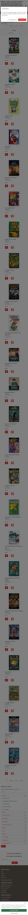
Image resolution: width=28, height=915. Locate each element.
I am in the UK (22, 19)
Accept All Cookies (14, 910)
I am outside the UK (12, 19)
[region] (14, 908)
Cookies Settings (14, 913)
